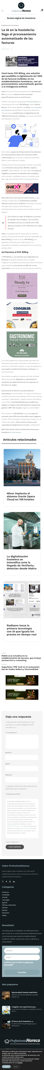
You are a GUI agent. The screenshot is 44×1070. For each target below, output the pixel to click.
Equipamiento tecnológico (10, 25)
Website (8, 775)
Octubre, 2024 (5, 49)
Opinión (5, 908)
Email (7, 764)
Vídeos (4, 915)
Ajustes (16, 1066)
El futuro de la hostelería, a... (23, 1021)
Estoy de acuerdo (13, 794)
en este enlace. (15, 432)
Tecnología (5, 900)
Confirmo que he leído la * (18, 963)
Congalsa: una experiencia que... (24, 1007)
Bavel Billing (33, 102)
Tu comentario (11, 732)
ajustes (19, 1063)
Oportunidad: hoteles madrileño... (25, 992)
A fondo (4, 897)
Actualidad (5, 895)
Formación (5, 913)
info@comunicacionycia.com (15, 826)
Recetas (4, 910)
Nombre (8, 753)
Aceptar (6, 1066)
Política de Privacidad (26, 828)
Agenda (4, 903)
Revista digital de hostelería (21, 18)
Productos (5, 892)
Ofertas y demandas (9, 905)
